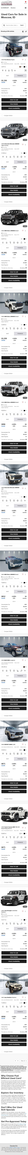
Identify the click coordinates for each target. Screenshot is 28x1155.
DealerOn (11, 1147)
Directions (13, 7)
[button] (5, 8)
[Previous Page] (15, 1061)
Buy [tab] (7, 75)
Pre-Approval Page (22, 1124)
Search (22, 25)
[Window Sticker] (26, 70)
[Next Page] (18, 1061)
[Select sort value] (25, 31)
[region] (14, 90)
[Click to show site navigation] (25, 8)
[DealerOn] (14, 1145)
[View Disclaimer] (15, 70)
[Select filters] (23, 31)
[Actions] (25, 59)
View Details (14, 104)
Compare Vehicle (8, 115)
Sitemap (15, 1147)
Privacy (18, 1147)
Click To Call (14, 100)
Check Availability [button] (14, 108)
